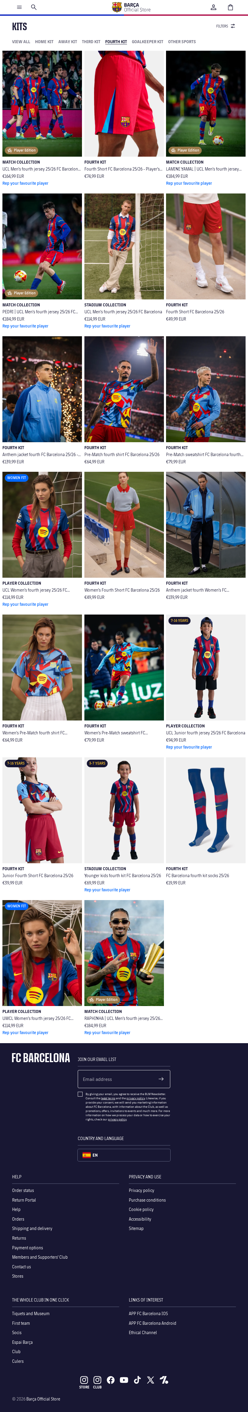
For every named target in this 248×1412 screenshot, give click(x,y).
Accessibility (140, 1218)
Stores (17, 1276)
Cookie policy (141, 1209)
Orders (18, 1218)
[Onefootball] (164, 1380)
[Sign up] (161, 1079)
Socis (16, 1332)
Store (84, 1387)
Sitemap (136, 1228)
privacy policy (135, 1098)
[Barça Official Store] (131, 7)
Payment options (27, 1247)
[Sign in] (213, 7)
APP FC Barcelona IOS (148, 1313)
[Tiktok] (137, 1380)
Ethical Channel (143, 1332)
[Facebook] (111, 1380)
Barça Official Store (43, 1398)
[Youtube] (124, 1380)
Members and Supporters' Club (40, 1257)
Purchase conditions (147, 1199)
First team (21, 1322)
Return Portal (24, 1199)
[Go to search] (34, 7)
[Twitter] (150, 1380)
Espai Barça (22, 1341)
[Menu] (19, 7)
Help (16, 1209)
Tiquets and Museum (31, 1313)
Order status (23, 1190)
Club (16, 1351)
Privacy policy (141, 1190)
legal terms (108, 1098)
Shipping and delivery (32, 1228)
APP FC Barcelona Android (152, 1322)
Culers (18, 1360)
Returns (19, 1237)
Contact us (21, 1266)
